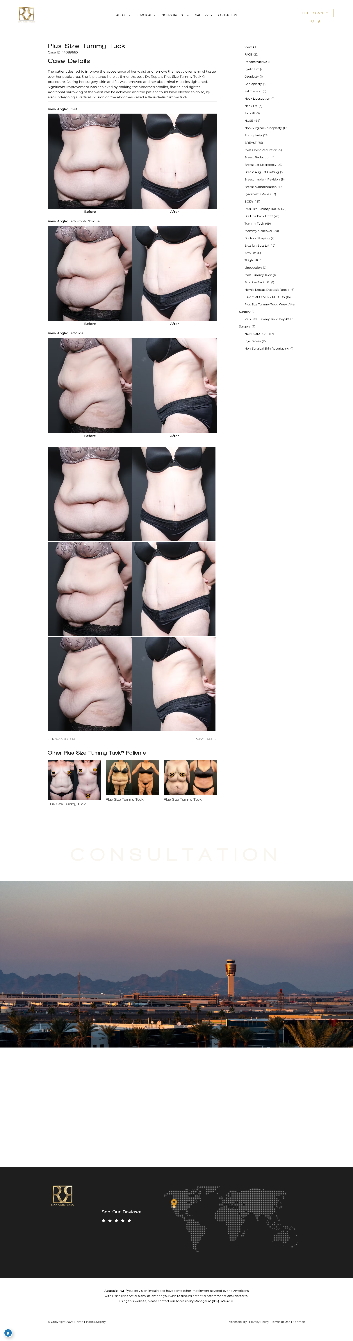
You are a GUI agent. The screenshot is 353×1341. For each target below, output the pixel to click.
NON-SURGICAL (256, 334)
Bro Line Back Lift (257, 282)
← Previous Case (61, 739)
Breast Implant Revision (262, 179)
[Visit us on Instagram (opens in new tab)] (312, 21)
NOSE (249, 120)
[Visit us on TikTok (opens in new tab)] (319, 21)
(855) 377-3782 (237, 970)
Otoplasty (252, 76)
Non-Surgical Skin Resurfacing (267, 348)
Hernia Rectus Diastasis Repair (267, 289)
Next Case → (206, 739)
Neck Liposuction (257, 98)
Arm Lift (250, 253)
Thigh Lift (251, 260)
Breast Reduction (257, 157)
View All (250, 47)
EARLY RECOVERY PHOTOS (265, 297)
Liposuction (253, 267)
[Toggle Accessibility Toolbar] (8, 1333)
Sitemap (299, 1322)
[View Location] (56, 1109)
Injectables (253, 341)
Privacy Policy (259, 1322)
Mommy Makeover (258, 231)
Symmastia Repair (258, 194)
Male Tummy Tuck (258, 275)
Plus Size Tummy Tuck (87, 45)
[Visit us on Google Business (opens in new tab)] (87, 1141)
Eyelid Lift (252, 69)
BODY (249, 201)
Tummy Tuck (254, 223)
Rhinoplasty (253, 135)
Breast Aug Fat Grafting (262, 172)
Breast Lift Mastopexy (260, 164)
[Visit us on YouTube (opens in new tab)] (64, 1141)
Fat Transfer (253, 91)
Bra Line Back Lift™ (259, 216)
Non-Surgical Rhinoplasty (263, 128)
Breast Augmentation (261, 187)
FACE (248, 54)
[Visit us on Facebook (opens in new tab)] (57, 1141)
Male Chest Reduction (261, 150)
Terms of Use (280, 1322)
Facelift (250, 113)
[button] (129, 15)
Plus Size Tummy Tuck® (262, 209)
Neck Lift (251, 106)
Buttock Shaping (257, 238)
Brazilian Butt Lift (257, 245)
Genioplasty (253, 84)
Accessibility (238, 1322)
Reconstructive (256, 62)
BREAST (250, 142)
